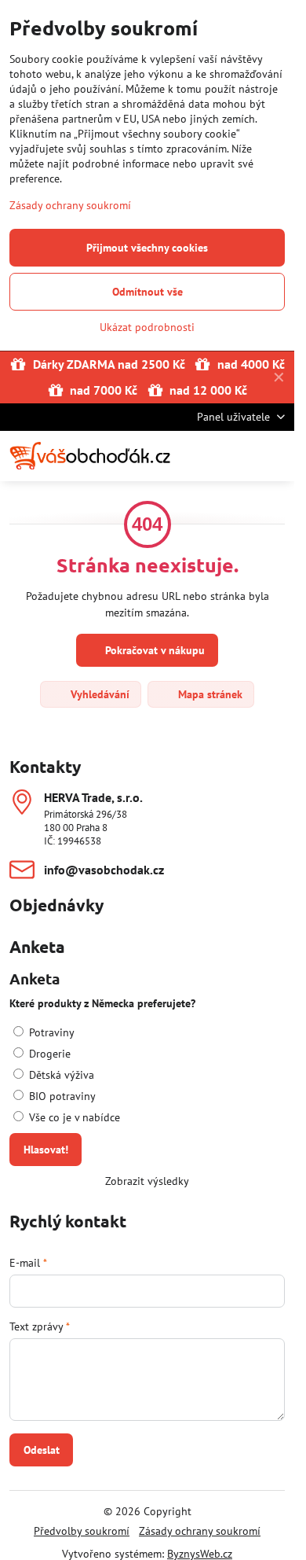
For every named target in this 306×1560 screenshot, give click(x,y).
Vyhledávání (98, 694)
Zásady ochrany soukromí (199, 1531)
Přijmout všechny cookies (147, 248)
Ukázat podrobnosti (147, 327)
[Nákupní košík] (238, 456)
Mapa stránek (208, 694)
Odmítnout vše (147, 292)
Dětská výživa (60, 1075)
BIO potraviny (61, 1096)
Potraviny (50, 1032)
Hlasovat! (46, 1149)
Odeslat (42, 1450)
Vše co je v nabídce (73, 1117)
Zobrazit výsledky (147, 1181)
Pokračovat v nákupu (153, 650)
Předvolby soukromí (81, 1531)
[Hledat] (200, 456)
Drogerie (48, 1054)
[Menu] (275, 456)
